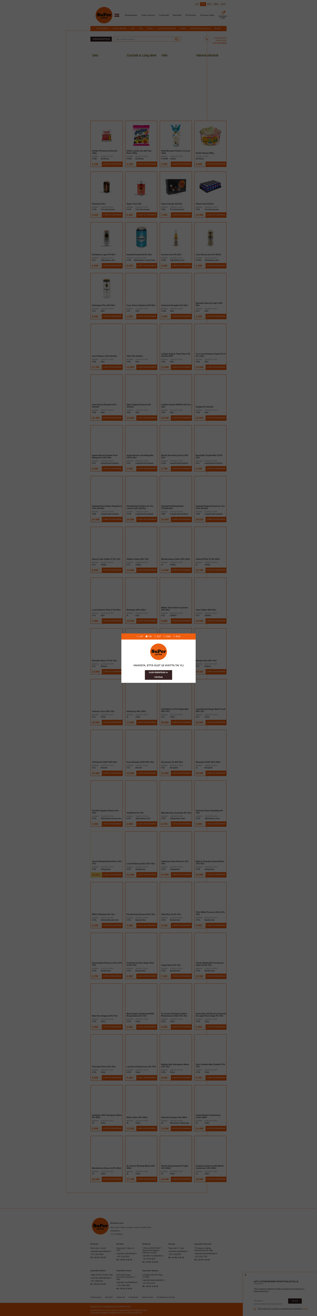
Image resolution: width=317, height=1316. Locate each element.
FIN (150, 636)
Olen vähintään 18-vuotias (158, 675)
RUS (178, 636)
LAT (141, 636)
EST (159, 636)
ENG (168, 636)
